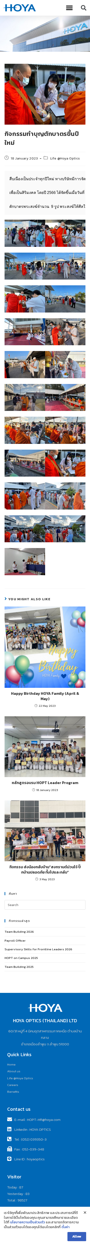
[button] (69, 7)
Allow (76, 1236)
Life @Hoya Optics (65, 158)
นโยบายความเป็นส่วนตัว (27, 1222)
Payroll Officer (15, 940)
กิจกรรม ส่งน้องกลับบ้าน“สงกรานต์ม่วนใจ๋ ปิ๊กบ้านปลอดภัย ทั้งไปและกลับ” (45, 869)
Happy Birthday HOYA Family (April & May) (45, 696)
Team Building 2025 (19, 966)
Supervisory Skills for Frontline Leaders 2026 (38, 949)
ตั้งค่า (65, 1227)
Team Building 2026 (19, 931)
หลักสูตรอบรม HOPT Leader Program (45, 782)
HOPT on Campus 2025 (21, 958)
